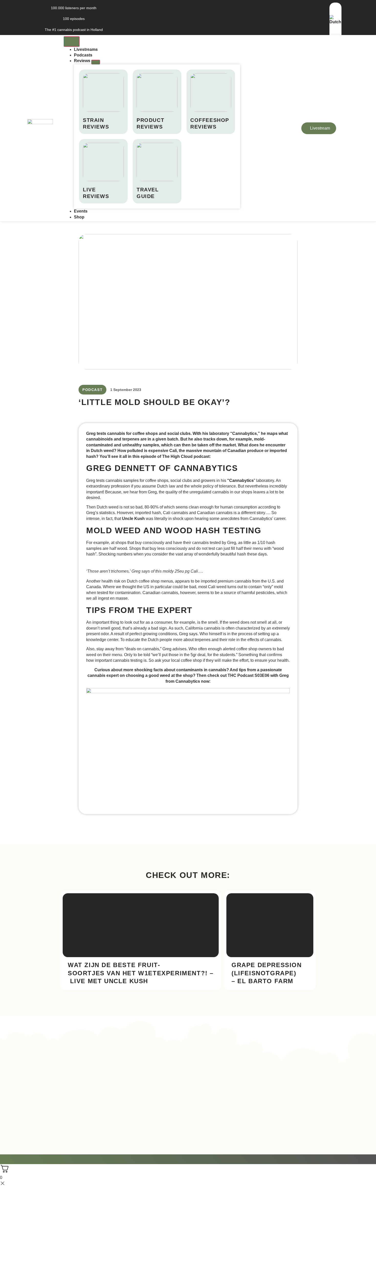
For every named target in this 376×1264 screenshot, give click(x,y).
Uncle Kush (133, 518)
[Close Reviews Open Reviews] (95, 62)
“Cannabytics (240, 480)
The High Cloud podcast (185, 456)
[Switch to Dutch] (335, 22)
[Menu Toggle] (72, 41)
